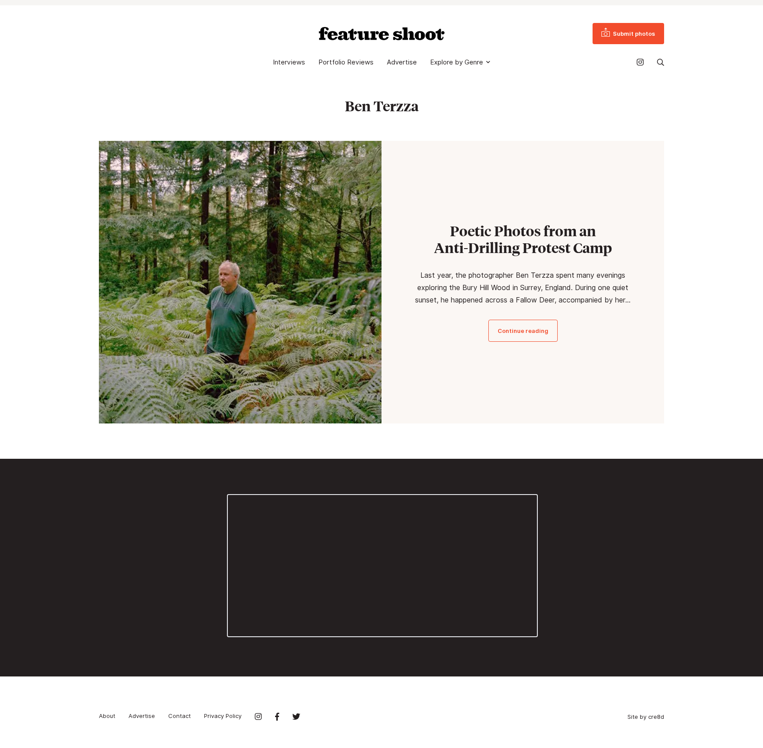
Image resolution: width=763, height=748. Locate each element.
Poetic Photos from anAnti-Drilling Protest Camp (523, 239)
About (107, 715)
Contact (179, 715)
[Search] (661, 62)
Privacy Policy (223, 715)
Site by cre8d (645, 716)
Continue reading (523, 330)
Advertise (402, 62)
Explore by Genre (456, 62)
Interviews (289, 62)
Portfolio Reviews (346, 62)
